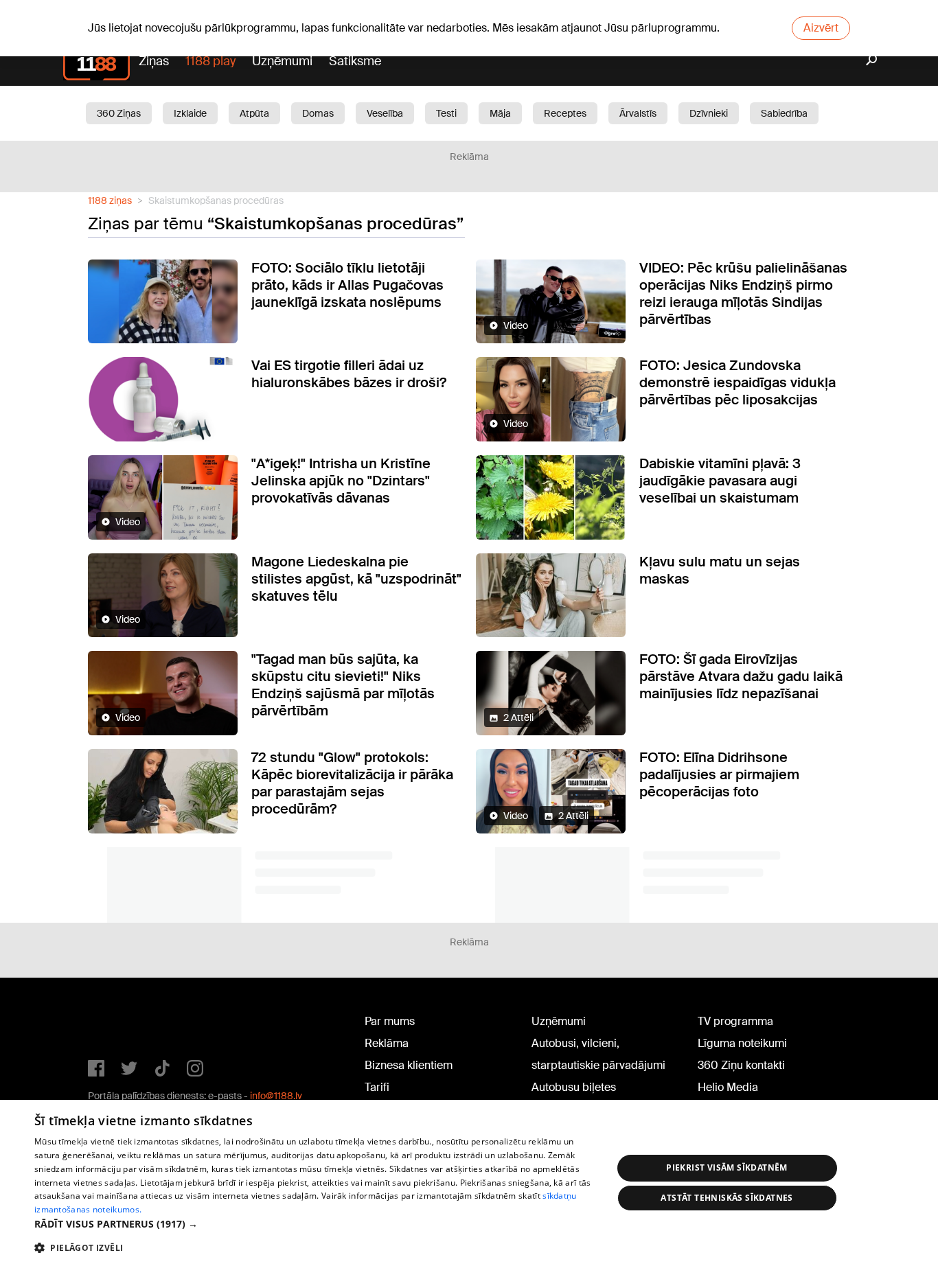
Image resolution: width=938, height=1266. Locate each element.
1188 (116, 1024)
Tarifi (377, 1087)
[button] (314, 1224)
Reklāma (387, 1043)
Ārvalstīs (637, 113)
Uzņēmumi (282, 61)
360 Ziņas (119, 113)
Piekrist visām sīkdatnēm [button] (727, 1167)
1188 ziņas (110, 200)
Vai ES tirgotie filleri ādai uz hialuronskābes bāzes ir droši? (348, 373)
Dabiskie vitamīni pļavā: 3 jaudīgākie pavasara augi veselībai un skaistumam (720, 480)
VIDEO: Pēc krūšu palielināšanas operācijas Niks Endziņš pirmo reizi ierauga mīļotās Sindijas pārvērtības (743, 293)
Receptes (565, 113)
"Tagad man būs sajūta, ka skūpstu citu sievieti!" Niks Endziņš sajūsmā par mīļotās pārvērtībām (343, 685)
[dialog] (469, 1183)
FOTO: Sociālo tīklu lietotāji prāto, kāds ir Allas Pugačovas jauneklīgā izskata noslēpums (347, 285)
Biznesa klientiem (409, 1065)
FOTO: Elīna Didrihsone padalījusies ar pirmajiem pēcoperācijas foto (719, 774)
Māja (500, 113)
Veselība (385, 113)
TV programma (735, 1021)
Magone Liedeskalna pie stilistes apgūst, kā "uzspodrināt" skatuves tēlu (356, 579)
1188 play (210, 61)
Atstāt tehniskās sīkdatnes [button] (726, 1198)
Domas (318, 113)
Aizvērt (820, 28)
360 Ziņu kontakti (741, 1065)
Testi (446, 113)
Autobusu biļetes (573, 1087)
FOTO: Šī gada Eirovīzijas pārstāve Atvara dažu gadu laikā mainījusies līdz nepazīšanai (741, 676)
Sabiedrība (784, 113)
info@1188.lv (276, 1096)
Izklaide (190, 113)
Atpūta (254, 113)
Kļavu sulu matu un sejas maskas (719, 570)
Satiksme (355, 61)
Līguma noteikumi (742, 1043)
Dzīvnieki (708, 113)
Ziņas (154, 61)
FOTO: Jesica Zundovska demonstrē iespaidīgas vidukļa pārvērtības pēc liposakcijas (737, 382)
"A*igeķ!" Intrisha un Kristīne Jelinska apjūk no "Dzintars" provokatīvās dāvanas (341, 480)
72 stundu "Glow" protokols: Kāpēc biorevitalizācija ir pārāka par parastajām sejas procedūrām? (352, 783)
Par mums (390, 1021)
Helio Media (728, 1087)
